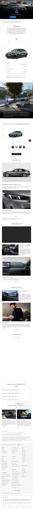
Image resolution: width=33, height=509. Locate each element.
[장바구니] (26, 1)
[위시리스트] (28, 1)
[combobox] (30, 406)
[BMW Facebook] (12, 490)
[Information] (23, 19)
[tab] (13, 141)
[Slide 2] (16, 216)
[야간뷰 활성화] (3, 128)
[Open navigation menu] (30, 1)
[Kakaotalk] (17, 490)
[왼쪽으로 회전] (3, 133)
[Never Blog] (19, 490)
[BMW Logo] (3, 2)
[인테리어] (3, 126)
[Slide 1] (15, 216)
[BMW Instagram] (14, 490)
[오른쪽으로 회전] (3, 136)
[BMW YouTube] (15, 490)
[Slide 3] (17, 216)
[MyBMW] (24, 1)
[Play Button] (31, 4)
